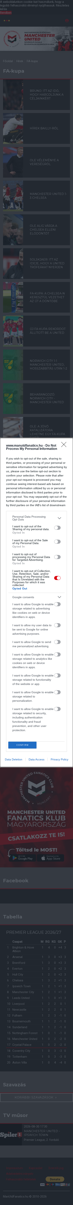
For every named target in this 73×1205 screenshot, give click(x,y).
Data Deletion (13, 759)
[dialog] (36, 602)
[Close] (65, 446)
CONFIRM (22, 745)
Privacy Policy (59, 759)
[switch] (57, 528)
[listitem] (36, 518)
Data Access (36, 759)
